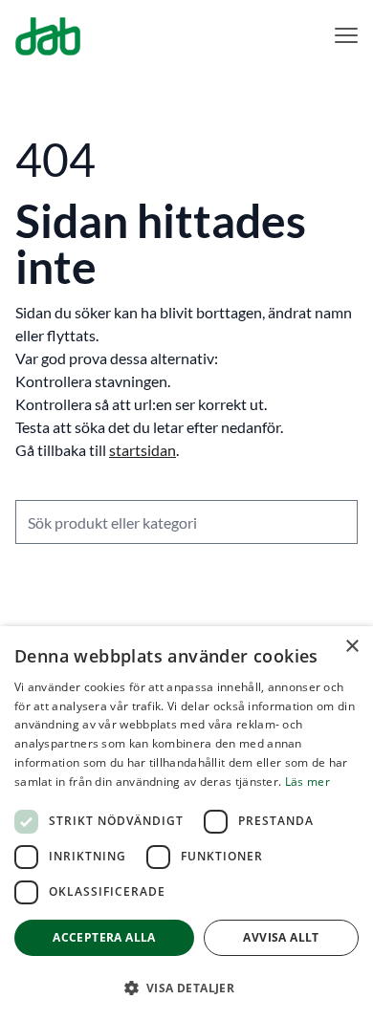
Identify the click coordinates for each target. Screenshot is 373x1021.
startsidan (142, 450)
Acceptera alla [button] (104, 937)
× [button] (351, 647)
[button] (186, 987)
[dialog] (186, 823)
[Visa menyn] (346, 36)
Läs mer (307, 781)
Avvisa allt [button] (280, 937)
